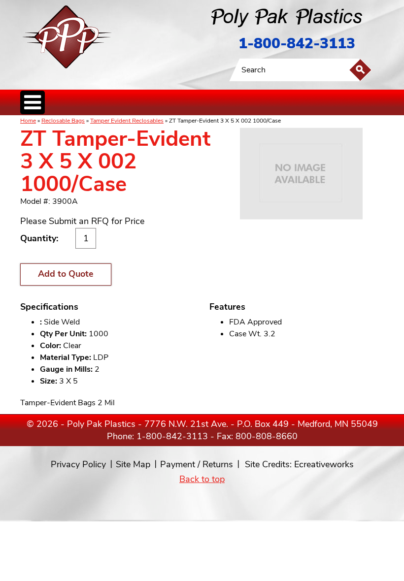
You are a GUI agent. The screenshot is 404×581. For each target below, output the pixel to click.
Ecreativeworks (324, 464)
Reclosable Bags (63, 121)
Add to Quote (66, 274)
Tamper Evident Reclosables (127, 121)
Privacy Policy (78, 464)
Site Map (133, 464)
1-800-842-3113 (296, 43)
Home (28, 121)
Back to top (202, 479)
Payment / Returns (196, 464)
